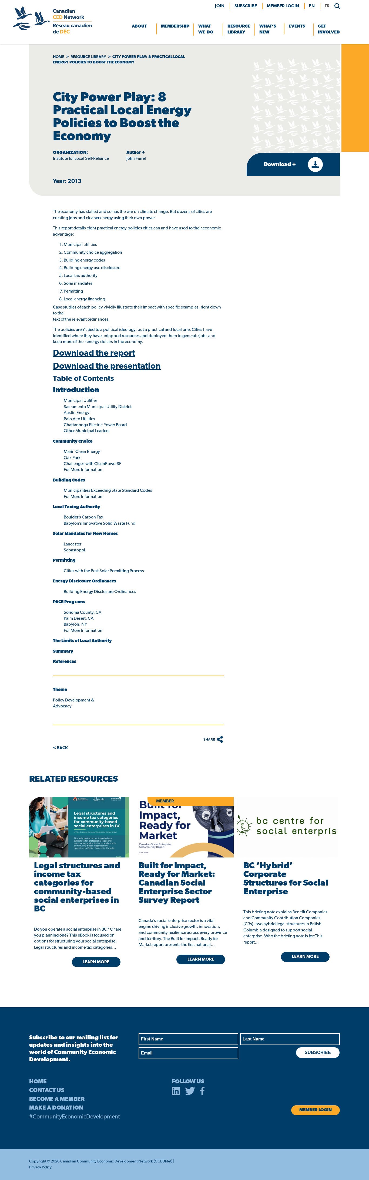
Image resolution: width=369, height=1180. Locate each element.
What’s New (267, 29)
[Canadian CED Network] (52, 32)
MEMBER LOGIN (283, 6)
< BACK (60, 748)
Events (297, 26)
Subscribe (245, 6)
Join (219, 6)
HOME (38, 1082)
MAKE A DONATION (56, 1108)
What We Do (205, 29)
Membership (175, 26)
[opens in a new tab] (78, 827)
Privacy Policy (40, 1167)
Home (58, 57)
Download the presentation (107, 366)
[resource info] (287, 827)
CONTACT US (46, 1090)
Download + (280, 164)
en (312, 6)
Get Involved (329, 29)
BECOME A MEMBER (57, 1099)
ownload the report (97, 353)
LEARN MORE (96, 962)
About (139, 26)
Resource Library (238, 29)
